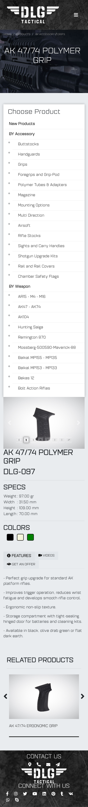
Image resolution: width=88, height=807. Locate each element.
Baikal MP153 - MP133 (37, 368)
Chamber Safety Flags (38, 277)
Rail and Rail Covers (36, 266)
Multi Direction (31, 215)
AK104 (23, 317)
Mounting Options (34, 205)
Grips (61, 34)
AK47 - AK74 (29, 307)
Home (8, 34)
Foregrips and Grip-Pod (38, 175)
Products (23, 34)
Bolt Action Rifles (34, 388)
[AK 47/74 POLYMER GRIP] (44, 423)
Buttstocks (28, 144)
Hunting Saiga (30, 327)
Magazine (26, 195)
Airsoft (24, 226)
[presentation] (5, 697)
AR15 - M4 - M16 (32, 297)
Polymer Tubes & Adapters (42, 185)
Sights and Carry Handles (41, 246)
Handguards (29, 154)
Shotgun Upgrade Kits (38, 256)
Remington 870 (32, 337)
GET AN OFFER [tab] (23, 564)
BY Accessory (45, 34)
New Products (22, 124)
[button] (9, 423)
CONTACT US (44, 757)
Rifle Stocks (29, 236)
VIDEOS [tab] (48, 555)
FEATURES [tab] (21, 556)
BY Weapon (19, 287)
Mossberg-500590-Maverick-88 (47, 348)
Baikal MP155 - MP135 (37, 358)
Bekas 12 (26, 378)
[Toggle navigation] (76, 15)
